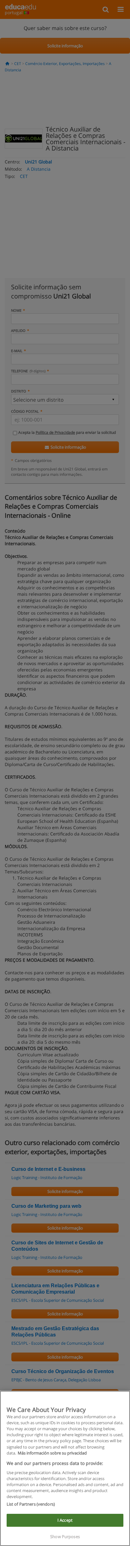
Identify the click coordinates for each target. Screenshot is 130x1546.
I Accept (65, 1520)
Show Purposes (65, 1536)
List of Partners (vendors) (31, 1504)
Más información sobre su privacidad (52, 1453)
